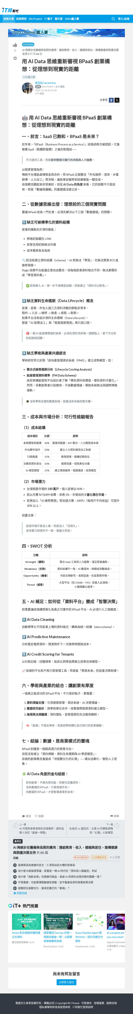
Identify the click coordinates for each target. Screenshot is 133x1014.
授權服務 (99, 1002)
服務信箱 (111, 1002)
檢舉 (116, 816)
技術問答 (21, 18)
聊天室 (59, 18)
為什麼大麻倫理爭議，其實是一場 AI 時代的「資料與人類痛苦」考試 (57, 870)
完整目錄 (22, 893)
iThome (75, 1002)
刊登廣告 (86, 1002)
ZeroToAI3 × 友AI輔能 (50, 86)
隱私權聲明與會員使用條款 (54, 1007)
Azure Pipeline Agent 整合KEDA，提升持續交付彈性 (89, 936)
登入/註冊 (123, 18)
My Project (35, 18)
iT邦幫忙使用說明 (83, 1007)
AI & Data (28, 44)
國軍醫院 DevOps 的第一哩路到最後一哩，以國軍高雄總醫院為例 (58, 936)
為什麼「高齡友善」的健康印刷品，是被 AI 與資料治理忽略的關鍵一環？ (60, 876)
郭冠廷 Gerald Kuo (45, 82)
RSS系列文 (82, 857)
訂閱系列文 (100, 857)
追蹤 (41, 816)
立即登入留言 (66, 982)
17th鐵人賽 (29, 77)
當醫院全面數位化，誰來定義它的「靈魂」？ (44, 888)
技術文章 (9, 18)
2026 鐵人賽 (72, 18)
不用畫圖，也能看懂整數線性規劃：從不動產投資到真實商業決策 (55, 882)
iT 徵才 (48, 18)
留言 (28, 816)
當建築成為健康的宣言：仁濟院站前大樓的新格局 (46, 864)
